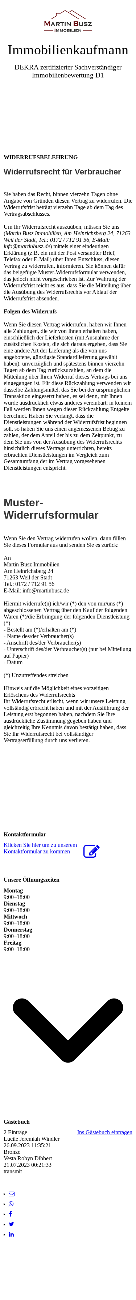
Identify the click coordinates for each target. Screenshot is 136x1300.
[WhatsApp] (11, 1204)
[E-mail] (12, 1194)
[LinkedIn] (11, 1234)
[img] (68, 20)
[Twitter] (11, 1224)
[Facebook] (10, 1214)
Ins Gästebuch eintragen (104, 1132)
